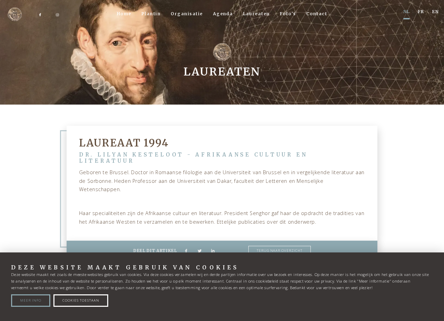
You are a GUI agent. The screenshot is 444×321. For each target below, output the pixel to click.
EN (435, 11)
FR (421, 11)
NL (406, 11)
